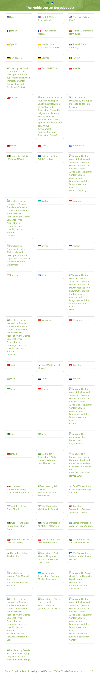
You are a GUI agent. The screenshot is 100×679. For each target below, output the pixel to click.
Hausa (44, 389)
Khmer (44, 245)
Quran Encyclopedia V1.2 (17, 671)
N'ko (43, 434)
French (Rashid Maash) (47, 32)
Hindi (71, 309)
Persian (76, 245)
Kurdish (14, 275)
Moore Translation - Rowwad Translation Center (17, 636)
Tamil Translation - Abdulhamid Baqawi (48, 508)
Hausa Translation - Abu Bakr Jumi (18, 555)
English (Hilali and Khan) (79, 19)
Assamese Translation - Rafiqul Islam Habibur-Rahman (18, 489)
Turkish (76, 57)
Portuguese (16, 57)
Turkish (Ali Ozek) (49, 68)
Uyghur (45, 201)
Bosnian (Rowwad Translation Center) (47, 134)
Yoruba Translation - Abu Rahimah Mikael (80, 541)
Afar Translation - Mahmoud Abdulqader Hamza (80, 556)
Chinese (11, 235)
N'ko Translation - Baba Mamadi (18, 584)
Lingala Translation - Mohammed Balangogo (18, 658)
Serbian (73, 107)
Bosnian (14, 97)
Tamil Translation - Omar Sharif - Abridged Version (80, 489)
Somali (44, 378)
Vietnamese (12, 264)
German (45, 57)
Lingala (13, 453)
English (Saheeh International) (47, 19)
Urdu (43, 275)
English (13, 17)
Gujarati (11, 354)
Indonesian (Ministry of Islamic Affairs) (18, 158)
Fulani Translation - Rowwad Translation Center (79, 636)
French (13, 30)
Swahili (13, 378)
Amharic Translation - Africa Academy (18, 541)
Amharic (76, 378)
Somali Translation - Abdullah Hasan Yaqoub (81, 524)
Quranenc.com (75, 671)
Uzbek (13, 145)
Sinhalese (77, 365)
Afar (12, 434)
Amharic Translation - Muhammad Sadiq (49, 541)
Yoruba (13, 389)
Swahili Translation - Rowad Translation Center (18, 526)
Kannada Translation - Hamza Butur (80, 474)
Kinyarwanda (75, 443)
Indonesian (78, 145)
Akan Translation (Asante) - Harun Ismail (49, 607)
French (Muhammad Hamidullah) (81, 32)
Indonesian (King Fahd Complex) (48, 158)
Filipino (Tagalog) (77, 190)
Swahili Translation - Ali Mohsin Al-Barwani (49, 524)
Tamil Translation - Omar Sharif (17, 508)
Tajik (43, 145)
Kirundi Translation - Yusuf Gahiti (79, 587)
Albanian (76, 68)
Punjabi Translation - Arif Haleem (48, 494)
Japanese (77, 201)
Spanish (14, 44)
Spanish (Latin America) (77, 46)
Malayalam (46, 320)
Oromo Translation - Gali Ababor (48, 561)
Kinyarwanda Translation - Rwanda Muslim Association (48, 576)
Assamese (77, 320)
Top (93, 671)
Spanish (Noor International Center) (48, 46)
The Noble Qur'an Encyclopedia (50, 7)
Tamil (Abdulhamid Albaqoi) (49, 367)
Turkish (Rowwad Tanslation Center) (16, 86)
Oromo (72, 423)
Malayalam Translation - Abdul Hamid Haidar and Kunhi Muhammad (47, 458)
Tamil (12, 365)
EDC (56, 671)
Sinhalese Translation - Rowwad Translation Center (79, 509)
